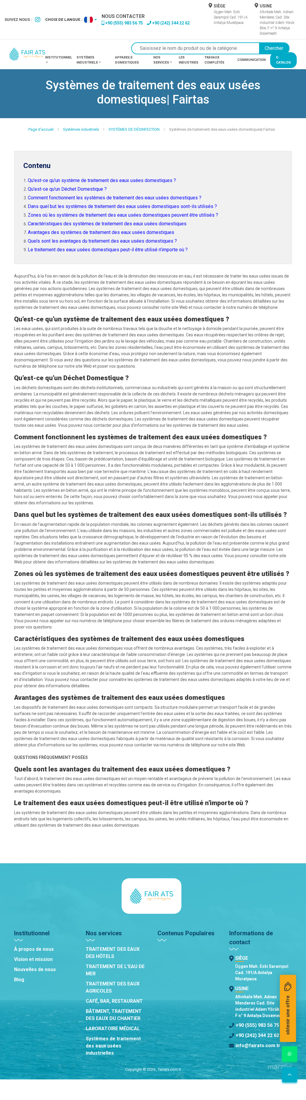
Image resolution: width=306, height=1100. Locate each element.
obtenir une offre (288, 1015)
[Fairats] (27, 54)
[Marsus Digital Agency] (280, 1069)
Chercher (274, 48)
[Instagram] (37, 19)
